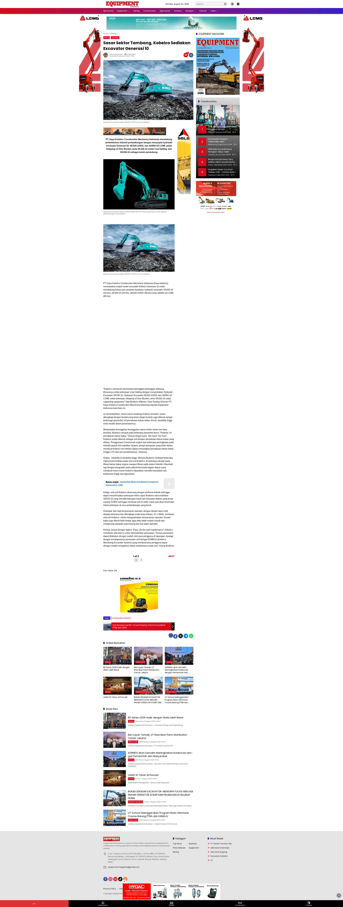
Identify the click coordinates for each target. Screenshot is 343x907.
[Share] (191, 55)
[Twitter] (180, 636)
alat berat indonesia (219, 847)
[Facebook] (175, 636)
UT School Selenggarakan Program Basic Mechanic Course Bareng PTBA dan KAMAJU (177, 700)
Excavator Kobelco (122, 618)
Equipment (194, 847)
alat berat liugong (218, 852)
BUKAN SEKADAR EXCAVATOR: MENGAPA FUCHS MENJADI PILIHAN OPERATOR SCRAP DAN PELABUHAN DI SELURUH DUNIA (147, 700)
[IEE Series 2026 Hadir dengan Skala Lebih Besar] (117, 656)
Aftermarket (140, 662)
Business (193, 843)
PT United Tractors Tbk (221, 843)
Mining (106, 37)
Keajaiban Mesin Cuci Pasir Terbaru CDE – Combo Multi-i (222, 170)
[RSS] (125, 879)
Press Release (179, 847)
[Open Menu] (238, 4)
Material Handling (143, 692)
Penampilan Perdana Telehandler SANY (218, 140)
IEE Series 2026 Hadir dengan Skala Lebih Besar (116, 668)
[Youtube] (115, 879)
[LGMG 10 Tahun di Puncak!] (117, 686)
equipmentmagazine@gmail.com (124, 867)
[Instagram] (110, 879)
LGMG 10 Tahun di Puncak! (115, 697)
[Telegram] (186, 636)
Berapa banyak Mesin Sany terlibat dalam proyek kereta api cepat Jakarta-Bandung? (221, 160)
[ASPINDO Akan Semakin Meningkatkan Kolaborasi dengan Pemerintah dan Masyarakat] (179, 656)
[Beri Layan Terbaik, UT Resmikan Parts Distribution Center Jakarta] (148, 656)
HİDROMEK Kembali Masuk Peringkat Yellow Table (220, 150)
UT (211, 860)
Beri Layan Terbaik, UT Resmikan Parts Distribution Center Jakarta (146, 670)
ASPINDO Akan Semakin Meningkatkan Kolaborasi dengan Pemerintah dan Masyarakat (176, 670)
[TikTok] (120, 879)
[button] (225, 4)
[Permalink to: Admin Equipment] (106, 55)
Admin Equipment (116, 54)
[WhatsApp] (191, 636)
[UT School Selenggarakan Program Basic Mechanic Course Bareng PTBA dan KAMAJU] (179, 686)
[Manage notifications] (339, 895)
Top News (115, 37)
